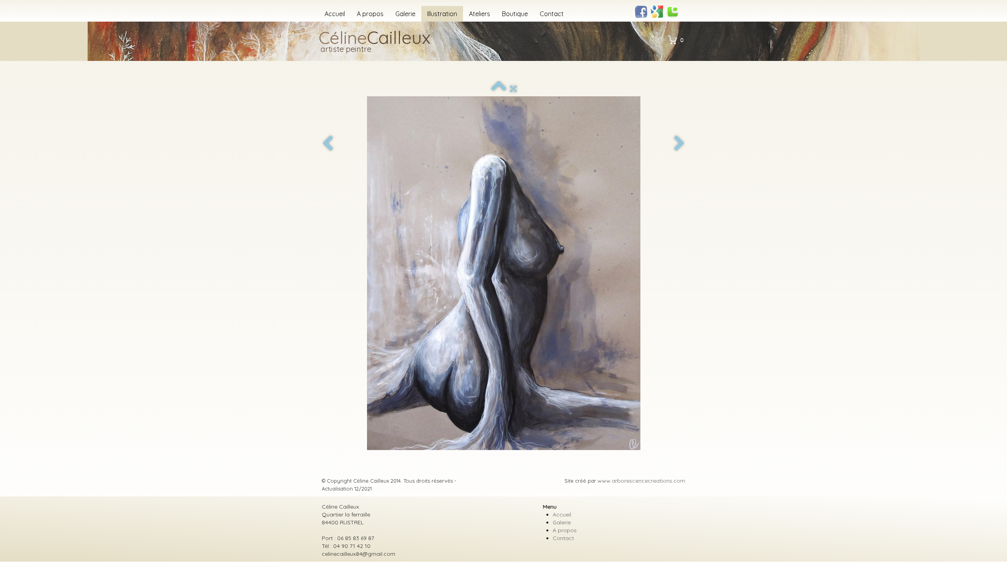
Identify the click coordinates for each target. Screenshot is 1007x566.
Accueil (335, 14)
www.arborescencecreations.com (641, 480)
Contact (552, 14)
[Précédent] (328, 144)
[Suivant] (679, 144)
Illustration (442, 14)
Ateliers (479, 14)
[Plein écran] (513, 88)
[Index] (499, 88)
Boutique (515, 14)
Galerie (405, 14)
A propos (370, 14)
